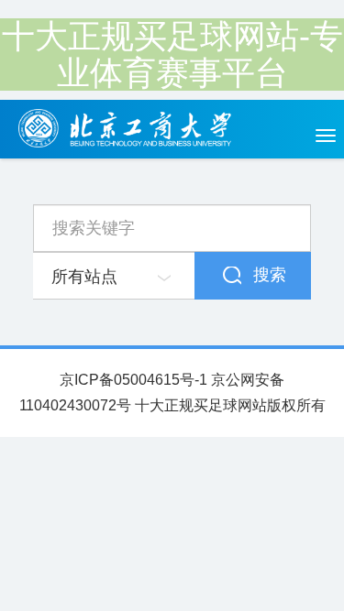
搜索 (269, 275)
